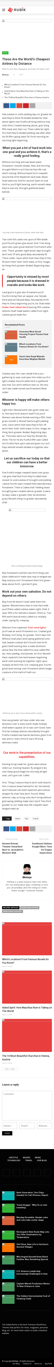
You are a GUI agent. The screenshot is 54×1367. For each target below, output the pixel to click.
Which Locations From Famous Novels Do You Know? (34, 345)
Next (13, 1069)
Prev (7, 1069)
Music (38, 1157)
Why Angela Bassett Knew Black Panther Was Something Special (32, 1258)
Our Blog (42, 1160)
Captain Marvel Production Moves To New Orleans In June (33, 1285)
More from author (29, 908)
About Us (38, 1363)
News (17, 818)
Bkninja (5, 75)
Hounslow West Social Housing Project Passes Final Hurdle (33, 334)
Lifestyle (13, 1157)
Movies (26, 1157)
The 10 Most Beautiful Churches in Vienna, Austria (26, 97)
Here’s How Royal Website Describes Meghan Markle (32, 357)
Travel (5, 53)
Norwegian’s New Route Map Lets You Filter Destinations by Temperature (32, 1235)
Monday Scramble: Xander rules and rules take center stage (32, 1218)
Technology (13, 1160)
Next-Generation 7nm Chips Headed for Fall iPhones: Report (32, 1194)
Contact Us (27, 1363)
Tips (26, 818)
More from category (12, 911)
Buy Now (48, 1363)
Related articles (10, 908)
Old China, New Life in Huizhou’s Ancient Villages (32, 1245)
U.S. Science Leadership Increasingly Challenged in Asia (31, 1272)
